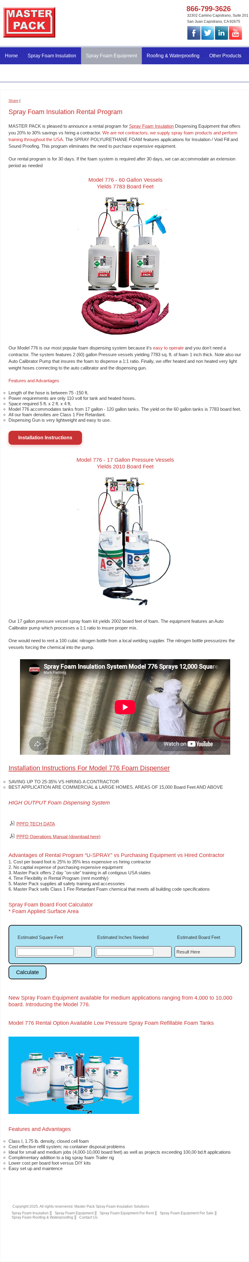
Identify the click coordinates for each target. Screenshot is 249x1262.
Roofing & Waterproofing (173, 55)
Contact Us (17, 72)
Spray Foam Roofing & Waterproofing (42, 1217)
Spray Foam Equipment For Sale (186, 1213)
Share (14, 101)
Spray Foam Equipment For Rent (127, 1213)
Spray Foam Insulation (52, 55)
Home (11, 55)
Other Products (225, 55)
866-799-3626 (208, 9)
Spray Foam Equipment (111, 55)
